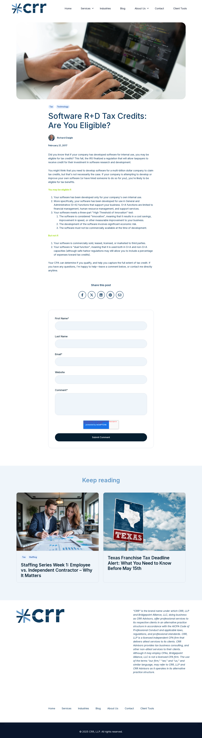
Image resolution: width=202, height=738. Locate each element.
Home (68, 8)
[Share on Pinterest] (110, 295)
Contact (159, 8)
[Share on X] (92, 295)
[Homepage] (29, 8)
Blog (122, 8)
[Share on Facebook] (82, 295)
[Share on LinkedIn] (101, 295)
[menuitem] (69, 8)
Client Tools (180, 8)
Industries (105, 8)
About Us (140, 8)
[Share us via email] (120, 295)
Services (85, 8)
